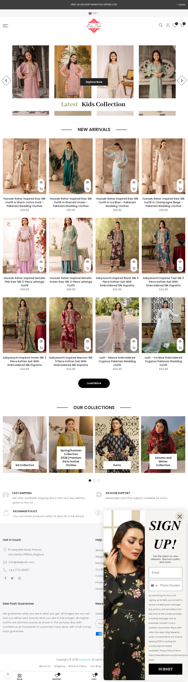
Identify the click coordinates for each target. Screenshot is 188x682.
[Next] (182, 81)
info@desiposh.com (21, 562)
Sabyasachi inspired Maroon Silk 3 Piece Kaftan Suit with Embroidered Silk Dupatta (71, 361)
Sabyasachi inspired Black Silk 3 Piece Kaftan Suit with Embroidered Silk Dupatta (117, 281)
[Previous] (6, 81)
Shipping (100, 557)
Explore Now (90, 80)
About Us (101, 550)
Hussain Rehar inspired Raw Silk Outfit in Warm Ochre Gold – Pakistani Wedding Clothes (24, 202)
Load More (94, 383)
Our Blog (100, 569)
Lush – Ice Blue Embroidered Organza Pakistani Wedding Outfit (163, 361)
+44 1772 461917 (19, 570)
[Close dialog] (179, 516)
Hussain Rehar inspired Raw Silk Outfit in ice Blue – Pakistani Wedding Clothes (117, 202)
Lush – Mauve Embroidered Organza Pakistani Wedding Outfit (117, 361)
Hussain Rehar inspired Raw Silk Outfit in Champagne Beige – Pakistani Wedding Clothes (163, 202)
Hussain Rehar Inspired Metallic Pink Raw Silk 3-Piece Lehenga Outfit (25, 281)
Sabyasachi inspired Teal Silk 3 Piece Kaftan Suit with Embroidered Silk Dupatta (163, 281)
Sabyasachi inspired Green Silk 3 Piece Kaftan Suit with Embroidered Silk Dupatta (24, 361)
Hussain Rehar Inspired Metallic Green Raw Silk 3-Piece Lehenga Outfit (71, 281)
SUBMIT (165, 669)
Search (99, 589)
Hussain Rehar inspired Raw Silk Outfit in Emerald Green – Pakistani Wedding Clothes (71, 202)
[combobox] (153, 585)
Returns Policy (77, 666)
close (182, 4)
